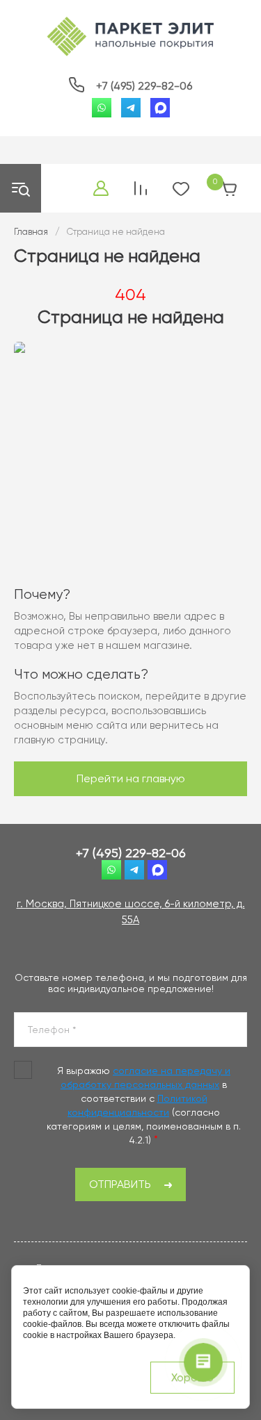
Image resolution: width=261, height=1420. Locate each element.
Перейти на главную (131, 778)
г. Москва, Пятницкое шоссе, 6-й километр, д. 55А (131, 912)
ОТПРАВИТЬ (120, 1184)
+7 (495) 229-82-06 (144, 85)
